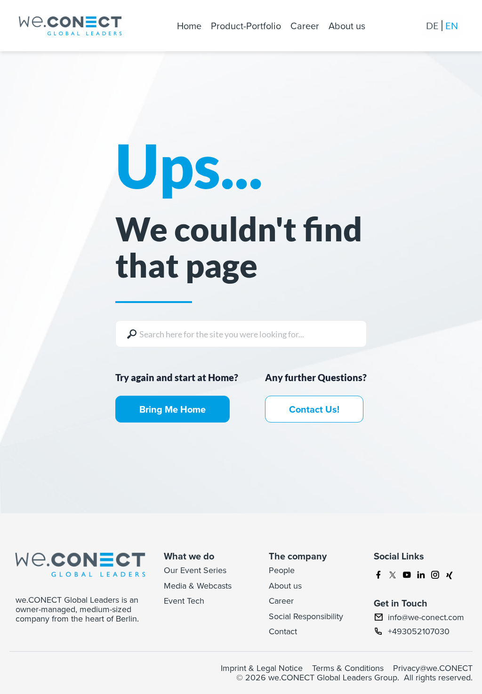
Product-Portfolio (246, 25)
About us (347, 25)
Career (304, 25)
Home (189, 25)
